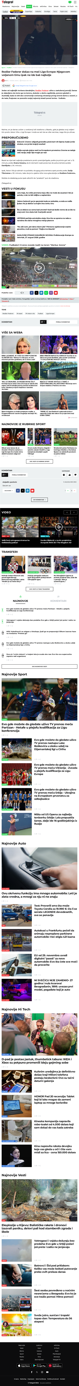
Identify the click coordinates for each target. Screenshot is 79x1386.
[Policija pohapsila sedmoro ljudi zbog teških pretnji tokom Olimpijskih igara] (39, 564)
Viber (71, 299)
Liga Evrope (50, 313)
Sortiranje (66, 471)
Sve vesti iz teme (39, 589)
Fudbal (9, 67)
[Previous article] (1, 693)
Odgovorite (9, 490)
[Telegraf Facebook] (32, 1372)
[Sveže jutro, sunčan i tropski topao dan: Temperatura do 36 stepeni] (17, 1325)
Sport (3, 67)
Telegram (5, 301)
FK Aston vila (30, 313)
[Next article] (77, 693)
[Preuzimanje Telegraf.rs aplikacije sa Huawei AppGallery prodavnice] (55, 1365)
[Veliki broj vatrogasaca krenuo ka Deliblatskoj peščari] (20, 527)
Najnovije (14, 674)
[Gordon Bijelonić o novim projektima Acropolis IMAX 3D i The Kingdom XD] (58, 527)
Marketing (23, 1379)
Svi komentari (39, 500)
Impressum (31, 1379)
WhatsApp (64, 299)
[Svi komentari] (64, 475)
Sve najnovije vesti (39, 666)
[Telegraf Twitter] (37, 1372)
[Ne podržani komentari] (75, 475)
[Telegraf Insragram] (42, 1372)
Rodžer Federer (42, 90)
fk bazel (19, 313)
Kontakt (62, 1379)
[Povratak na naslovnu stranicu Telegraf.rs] (7, 2)
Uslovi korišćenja (65, 306)
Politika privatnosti (53, 1379)
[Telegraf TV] (47, 1372)
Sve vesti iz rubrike (39, 461)
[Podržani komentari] (70, 475)
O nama (16, 1379)
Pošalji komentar (63, 322)
